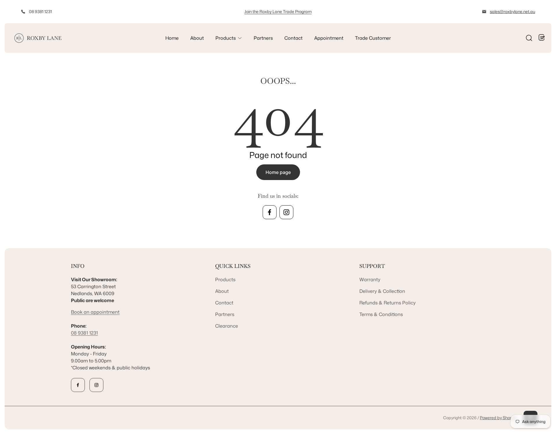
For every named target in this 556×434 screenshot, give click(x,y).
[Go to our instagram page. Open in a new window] (286, 212)
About (222, 291)
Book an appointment (95, 312)
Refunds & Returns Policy (387, 302)
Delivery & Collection (382, 291)
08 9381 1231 (40, 11)
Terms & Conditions (381, 314)
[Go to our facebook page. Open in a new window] (270, 212)
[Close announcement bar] (543, 11)
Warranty (369, 279)
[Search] (529, 38)
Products (225, 279)
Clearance (226, 326)
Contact (224, 302)
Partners (224, 314)
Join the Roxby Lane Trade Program (278, 11)
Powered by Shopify (498, 417)
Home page (278, 172)
